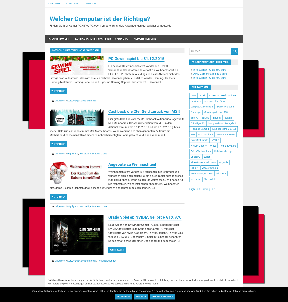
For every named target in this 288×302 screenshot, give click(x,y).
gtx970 (194, 117)
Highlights (72, 153)
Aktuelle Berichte (145, 38)
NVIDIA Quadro (199, 145)
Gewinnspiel (210, 112)
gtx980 (205, 117)
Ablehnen (141, 296)
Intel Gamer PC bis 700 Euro (209, 77)
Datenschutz (72, 3)
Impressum (90, 3)
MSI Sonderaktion (226, 134)
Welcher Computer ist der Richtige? (100, 19)
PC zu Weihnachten (201, 151)
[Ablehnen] (284, 294)
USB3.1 (194, 168)
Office (213, 145)
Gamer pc (196, 112)
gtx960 (224, 112)
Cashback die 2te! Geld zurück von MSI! (144, 111)
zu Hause (195, 179)
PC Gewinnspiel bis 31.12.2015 (136, 58)
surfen (207, 156)
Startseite (54, 3)
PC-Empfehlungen (107, 260)
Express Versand (225, 106)
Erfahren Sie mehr (162, 296)
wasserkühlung (210, 168)
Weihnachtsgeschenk (202, 173)
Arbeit (202, 95)
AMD (193, 95)
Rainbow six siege (223, 151)
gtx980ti (216, 117)
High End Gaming (200, 129)
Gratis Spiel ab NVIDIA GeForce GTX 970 (145, 217)
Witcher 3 (221, 173)
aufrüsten (196, 101)
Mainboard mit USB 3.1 (224, 129)
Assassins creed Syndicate (222, 95)
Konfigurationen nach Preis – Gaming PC (101, 38)
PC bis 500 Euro (228, 145)
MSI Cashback (205, 134)
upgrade (223, 162)
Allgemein (60, 100)
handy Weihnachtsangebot (222, 123)
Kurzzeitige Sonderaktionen (81, 100)
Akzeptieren (123, 296)
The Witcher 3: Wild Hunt (203, 162)
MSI (193, 134)
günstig (228, 117)
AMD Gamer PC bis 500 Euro (210, 73)
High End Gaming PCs (202, 189)
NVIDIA (215, 140)
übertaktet (209, 179)
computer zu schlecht (202, 106)
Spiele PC (195, 156)
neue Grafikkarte (199, 140)
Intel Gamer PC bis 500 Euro (209, 69)
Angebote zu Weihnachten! (132, 164)
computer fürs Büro (214, 101)
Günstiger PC (197, 123)
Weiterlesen (58, 91)
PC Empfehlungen (58, 38)
